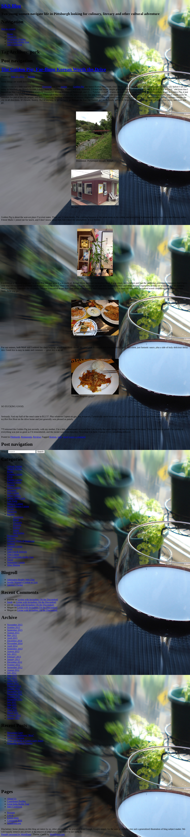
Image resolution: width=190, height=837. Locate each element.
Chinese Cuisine (14, 474)
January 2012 (13, 689)
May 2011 (12, 707)
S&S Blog (11, 5)
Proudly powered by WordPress (16, 834)
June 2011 (12, 705)
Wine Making (13, 565)
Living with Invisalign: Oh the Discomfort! (38, 599)
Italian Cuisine (14, 495)
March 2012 (13, 683)
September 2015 (14, 630)
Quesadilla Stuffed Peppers (20, 743)
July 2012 (11, 672)
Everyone (47, 86)
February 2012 (14, 686)
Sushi (9, 549)
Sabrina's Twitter (15, 585)
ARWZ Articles (14, 469)
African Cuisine (14, 466)
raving (64, 86)
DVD (9, 477)
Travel (10, 559)
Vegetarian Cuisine (16, 562)
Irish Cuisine (13, 493)
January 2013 (13, 659)
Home (10, 34)
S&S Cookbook (14, 44)
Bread (16, 519)
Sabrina (31, 76)
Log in (10, 815)
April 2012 (12, 681)
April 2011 (12, 710)
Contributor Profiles (16, 39)
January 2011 (13, 718)
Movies (10, 509)
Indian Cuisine (14, 487)
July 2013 (11, 654)
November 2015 (14, 624)
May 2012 (12, 678)
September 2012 (14, 667)
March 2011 (12, 713)
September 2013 (14, 648)
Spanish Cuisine (14, 546)
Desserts (17, 525)
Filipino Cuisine (14, 479)
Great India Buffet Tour (18, 42)
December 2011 (14, 691)
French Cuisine (14, 482)
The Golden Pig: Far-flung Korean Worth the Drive (53, 69)
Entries (13, 818)
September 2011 (14, 699)
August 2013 (13, 651)
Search (4, 451)
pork (60, 437)
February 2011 (14, 715)
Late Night (12, 501)
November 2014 (14, 643)
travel (65, 437)
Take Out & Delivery (17, 551)
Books (10, 471)
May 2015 (12, 635)
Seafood (11, 543)
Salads (16, 530)
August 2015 (13, 632)
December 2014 (14, 640)
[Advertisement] (95, 766)
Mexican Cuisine (15, 503)
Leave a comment (77, 437)
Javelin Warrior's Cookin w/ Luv (22, 582)
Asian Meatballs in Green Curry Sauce (25, 740)
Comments (14, 820)
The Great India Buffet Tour (20, 557)
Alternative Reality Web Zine (21, 579)
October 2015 (13, 627)
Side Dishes (18, 533)
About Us (11, 36)
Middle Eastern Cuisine (18, 506)
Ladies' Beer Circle (16, 498)
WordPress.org (14, 823)
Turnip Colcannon (15, 738)
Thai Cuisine (13, 554)
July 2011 (11, 702)
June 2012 (12, 675)
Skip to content (8, 29)
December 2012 (14, 662)
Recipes (11, 514)
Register (11, 812)
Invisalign (11, 490)
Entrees (16, 527)
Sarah (9, 602)
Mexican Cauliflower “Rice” (20, 735)
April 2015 (12, 638)
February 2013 (14, 656)
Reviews (37, 437)
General (11, 485)
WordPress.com (57, 834)
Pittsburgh (15, 437)
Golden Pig (78, 86)
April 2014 (12, 646)
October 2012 (13, 664)
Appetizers (18, 517)
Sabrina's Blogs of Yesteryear (20, 541)
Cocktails (17, 522)
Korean (52, 437)
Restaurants (26, 437)
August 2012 (13, 670)
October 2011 (13, 697)
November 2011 (14, 694)
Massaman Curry (15, 732)
